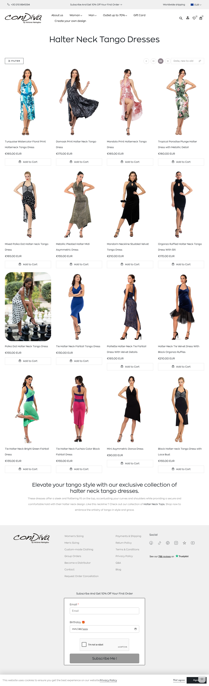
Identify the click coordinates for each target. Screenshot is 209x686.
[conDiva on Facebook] (151, 543)
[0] (194, 19)
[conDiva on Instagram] (176, 543)
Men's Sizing (71, 543)
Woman (75, 15)
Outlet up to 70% (114, 15)
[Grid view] (146, 61)
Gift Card (139, 15)
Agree (196, 680)
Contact (69, 569)
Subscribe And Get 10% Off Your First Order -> (96, 4)
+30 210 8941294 (20, 4)
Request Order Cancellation (81, 576)
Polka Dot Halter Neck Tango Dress (26, 346)
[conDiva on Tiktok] (159, 543)
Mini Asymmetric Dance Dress (125, 449)
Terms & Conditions (127, 549)
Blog (118, 569)
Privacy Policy (124, 556)
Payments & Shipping (128, 536)
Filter (15, 61)
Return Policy (124, 543)
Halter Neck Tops (154, 504)
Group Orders (72, 556)
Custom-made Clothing (78, 549)
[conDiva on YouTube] (192, 543)
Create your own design (70, 21)
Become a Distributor (77, 563)
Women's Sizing (74, 536)
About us (57, 15)
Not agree (179, 680)
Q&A (118, 563)
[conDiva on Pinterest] (167, 543)
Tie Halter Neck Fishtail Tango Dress (78, 346)
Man (91, 15)
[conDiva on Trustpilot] (184, 543)
